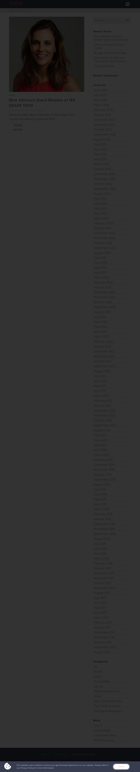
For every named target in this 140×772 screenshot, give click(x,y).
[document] (70, 386)
